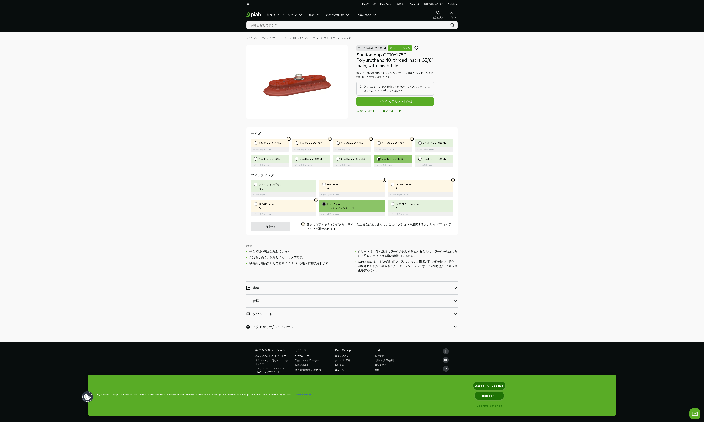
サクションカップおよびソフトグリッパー (267, 38)
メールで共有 (393, 110)
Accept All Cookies (489, 385)
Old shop (453, 4)
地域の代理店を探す (433, 4)
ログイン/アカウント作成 (395, 101)
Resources (363, 15)
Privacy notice (302, 394)
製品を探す (380, 365)
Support (414, 4)
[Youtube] (446, 360)
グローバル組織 (342, 360)
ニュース (339, 369)
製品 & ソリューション (282, 15)
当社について (341, 355)
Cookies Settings (489, 405)
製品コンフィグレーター (307, 360)
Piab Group (386, 4)
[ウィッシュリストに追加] (416, 48)
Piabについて (369, 4)
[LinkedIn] (446, 369)
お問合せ (401, 4)
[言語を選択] (248, 4)
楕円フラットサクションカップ (335, 38)
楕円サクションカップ (304, 38)
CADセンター (302, 355)
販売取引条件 (301, 365)
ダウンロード (367, 110)
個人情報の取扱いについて (308, 369)
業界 (311, 15)
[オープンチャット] (694, 413)
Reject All (489, 395)
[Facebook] (446, 351)
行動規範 (339, 365)
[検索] (453, 25)
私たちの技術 (335, 15)
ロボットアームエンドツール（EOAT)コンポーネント (269, 370)
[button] (87, 397)
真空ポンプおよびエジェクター (270, 355)
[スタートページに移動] (253, 15)
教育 (377, 369)
